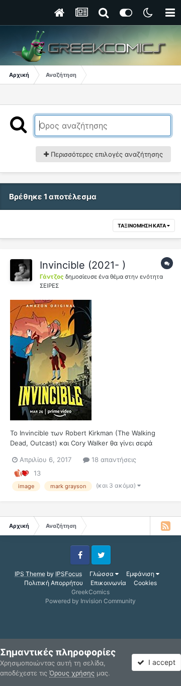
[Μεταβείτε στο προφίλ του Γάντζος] (21, 270)
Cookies (145, 583)
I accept (159, 662)
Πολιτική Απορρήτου (53, 583)
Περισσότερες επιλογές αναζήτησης (106, 154)
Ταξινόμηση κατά (142, 225)
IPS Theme (30, 574)
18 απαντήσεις (112, 459)
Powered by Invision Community (90, 601)
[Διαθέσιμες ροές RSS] (165, 525)
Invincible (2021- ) (83, 265)
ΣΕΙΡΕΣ (49, 285)
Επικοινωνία (108, 583)
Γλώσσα (102, 574)
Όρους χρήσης (72, 673)
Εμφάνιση (141, 574)
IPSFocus (68, 574)
